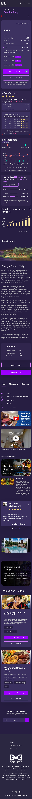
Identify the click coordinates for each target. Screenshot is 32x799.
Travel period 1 (10, 185)
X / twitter (19, 792)
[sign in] (20, 3)
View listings (16, 372)
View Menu (18, 643)
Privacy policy (14, 749)
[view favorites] (24, 3)
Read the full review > (19, 524)
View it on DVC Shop (14, 71)
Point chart (16, 365)
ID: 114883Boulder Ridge (16, 127)
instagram (12, 792)
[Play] (16, 418)
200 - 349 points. (16, 102)
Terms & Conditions (16, 745)
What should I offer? (16, 78)
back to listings (2, 11)
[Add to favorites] (29, 16)
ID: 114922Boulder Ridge (16, 119)
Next (25, 231)
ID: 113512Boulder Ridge (16, 125)
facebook (16, 792)
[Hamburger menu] (29, 3)
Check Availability (18, 637)
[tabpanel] (16, 419)
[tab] (8, 590)
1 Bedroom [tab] (13, 384)
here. (25, 170)
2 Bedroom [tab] (25, 384)
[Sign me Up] (27, 720)
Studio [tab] (3, 384)
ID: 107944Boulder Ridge (16, 123)
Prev (20, 231)
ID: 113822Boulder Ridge (16, 121)
